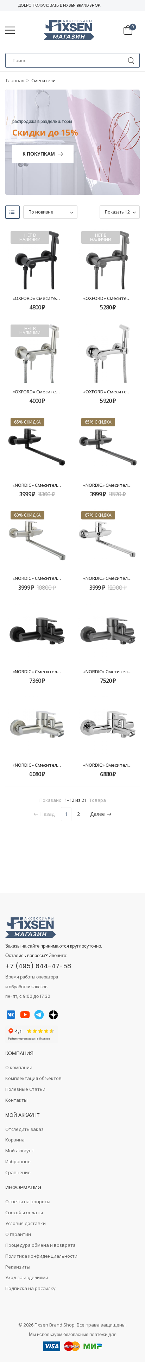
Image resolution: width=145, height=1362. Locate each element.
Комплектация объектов (33, 1078)
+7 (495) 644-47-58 (38, 966)
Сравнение (18, 1172)
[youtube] (25, 1014)
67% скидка (98, 515)
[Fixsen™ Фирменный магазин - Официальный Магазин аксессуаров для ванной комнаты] (69, 30)
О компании (18, 1067)
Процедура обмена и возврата (40, 1245)
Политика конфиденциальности (41, 1256)
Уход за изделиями (26, 1277)
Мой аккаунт (19, 1150)
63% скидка (27, 515)
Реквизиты (17, 1267)
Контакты (16, 1100)
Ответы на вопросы (27, 1201)
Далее (97, 814)
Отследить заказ (24, 1129)
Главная (15, 80)
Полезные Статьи (25, 1089)
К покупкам (39, 154)
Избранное (18, 1161)
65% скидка (27, 422)
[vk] (11, 1014)
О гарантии (18, 1234)
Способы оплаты (24, 1212)
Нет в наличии (29, 237)
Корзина (15, 1140)
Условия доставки (25, 1223)
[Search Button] (130, 60)
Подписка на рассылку (30, 1288)
